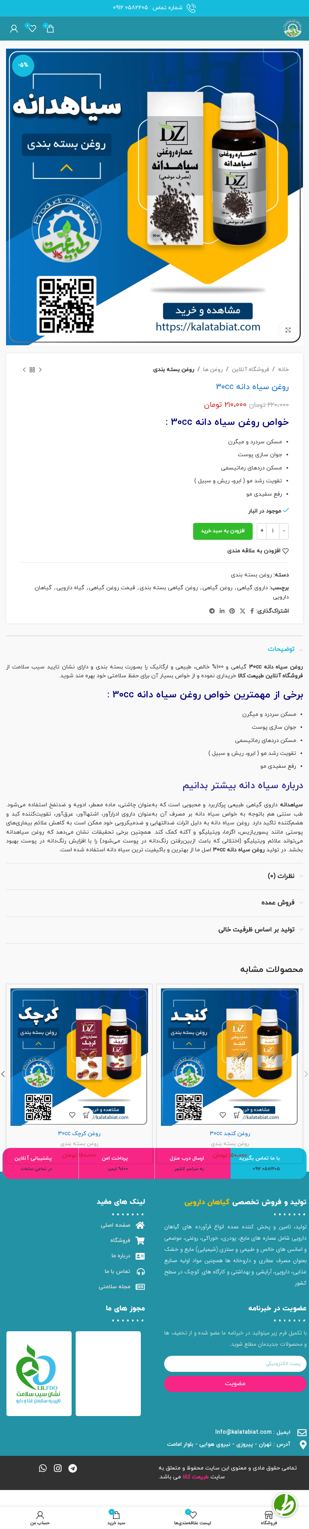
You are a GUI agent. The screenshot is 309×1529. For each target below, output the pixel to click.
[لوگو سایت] (292, 28)
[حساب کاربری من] (14, 28)
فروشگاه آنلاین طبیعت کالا (270, 676)
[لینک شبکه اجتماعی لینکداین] (222, 611)
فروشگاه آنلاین (250, 369)
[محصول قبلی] (40, 370)
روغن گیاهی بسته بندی (169, 588)
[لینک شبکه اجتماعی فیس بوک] (252, 611)
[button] (237, 1115)
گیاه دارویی (70, 588)
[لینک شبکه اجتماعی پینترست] (232, 611)
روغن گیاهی (217, 588)
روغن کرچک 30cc (79, 1134)
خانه (283, 369)
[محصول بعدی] (24, 370)
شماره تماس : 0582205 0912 (148, 8)
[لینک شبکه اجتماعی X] (242, 611)
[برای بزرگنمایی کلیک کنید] (288, 330)
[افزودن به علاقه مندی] (223, 1115)
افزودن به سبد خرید (223, 531)
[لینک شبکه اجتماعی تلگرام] (212, 611)
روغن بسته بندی (173, 369)
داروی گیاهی (252, 588)
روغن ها (213, 369)
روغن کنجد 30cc (230, 1134)
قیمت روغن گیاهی (112, 588)
